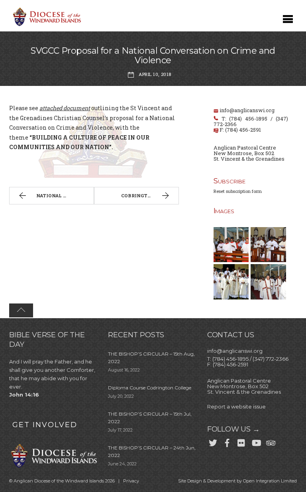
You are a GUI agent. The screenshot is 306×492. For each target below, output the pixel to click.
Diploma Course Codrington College (149, 388)
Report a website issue (236, 406)
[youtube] (255, 441)
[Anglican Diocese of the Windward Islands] (45, 25)
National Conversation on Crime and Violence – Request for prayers (65, 195)
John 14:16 (24, 394)
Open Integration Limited (270, 481)
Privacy (131, 481)
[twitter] (212, 441)
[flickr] (241, 441)
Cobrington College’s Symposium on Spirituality (149, 195)
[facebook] (227, 441)
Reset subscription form (238, 191)
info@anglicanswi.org (247, 110)
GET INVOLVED (44, 424)
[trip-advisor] (270, 441)
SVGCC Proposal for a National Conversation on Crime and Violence (153, 55)
